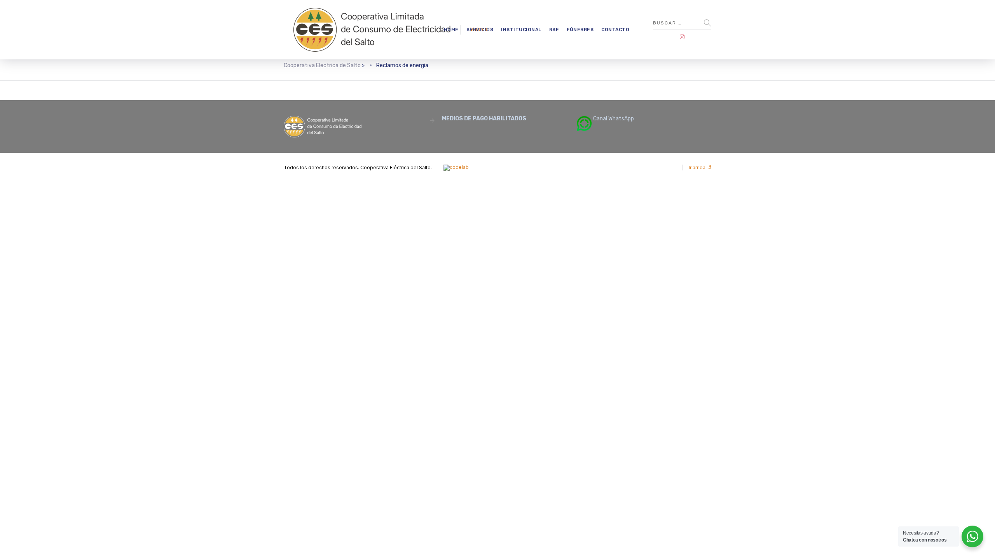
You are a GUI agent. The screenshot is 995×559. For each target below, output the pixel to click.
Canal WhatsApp (613, 118)
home (451, 29)
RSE (554, 29)
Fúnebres (580, 29)
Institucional (521, 29)
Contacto (615, 29)
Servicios (480, 29)
